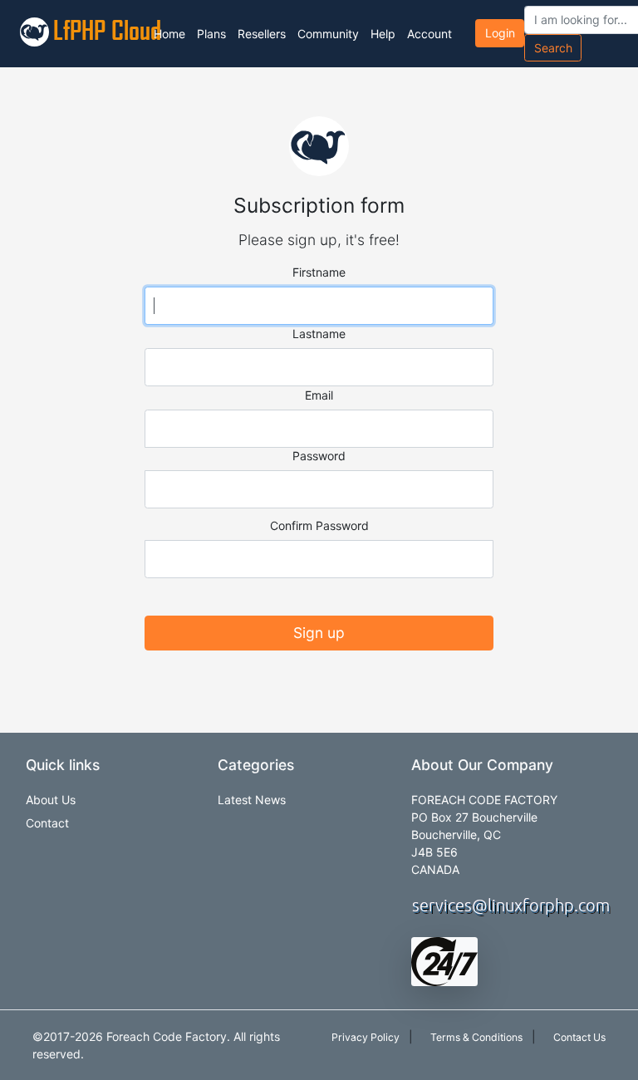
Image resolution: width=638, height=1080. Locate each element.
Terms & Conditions (476, 1037)
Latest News (252, 800)
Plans (211, 34)
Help (383, 34)
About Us (51, 800)
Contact (47, 823)
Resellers (262, 34)
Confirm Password (319, 525)
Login (500, 33)
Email (319, 395)
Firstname (319, 272)
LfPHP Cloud (94, 29)
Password (319, 456)
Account (429, 34)
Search (553, 48)
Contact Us (579, 1037)
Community (328, 34)
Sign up (319, 632)
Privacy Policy (365, 1037)
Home (169, 34)
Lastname (319, 333)
